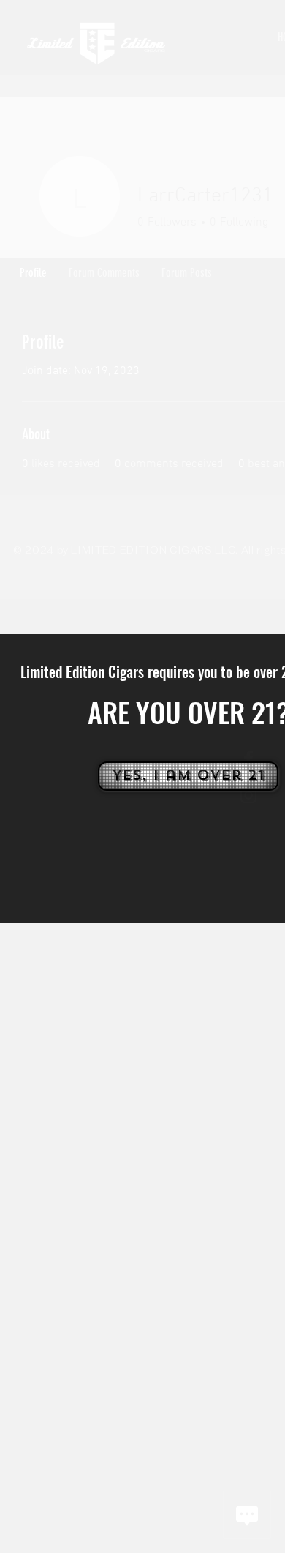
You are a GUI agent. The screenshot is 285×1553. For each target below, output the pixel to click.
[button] (187, 776)
